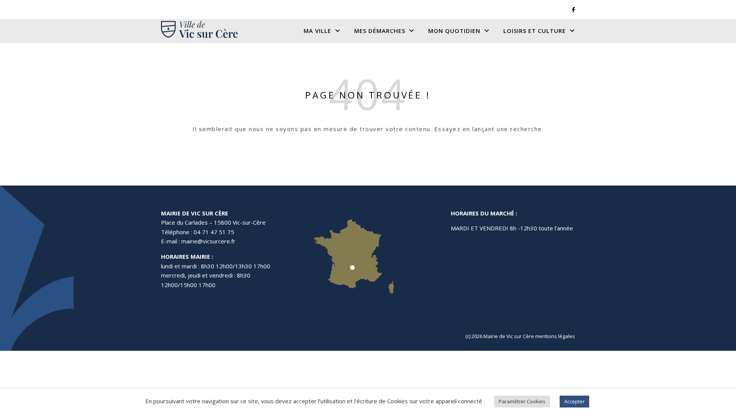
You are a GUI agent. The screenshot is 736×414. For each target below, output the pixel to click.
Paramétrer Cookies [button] (522, 401)
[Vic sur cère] (199, 31)
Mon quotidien (454, 30)
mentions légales (555, 336)
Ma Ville (317, 30)
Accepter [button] (574, 401)
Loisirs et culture (534, 30)
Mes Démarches (379, 30)
